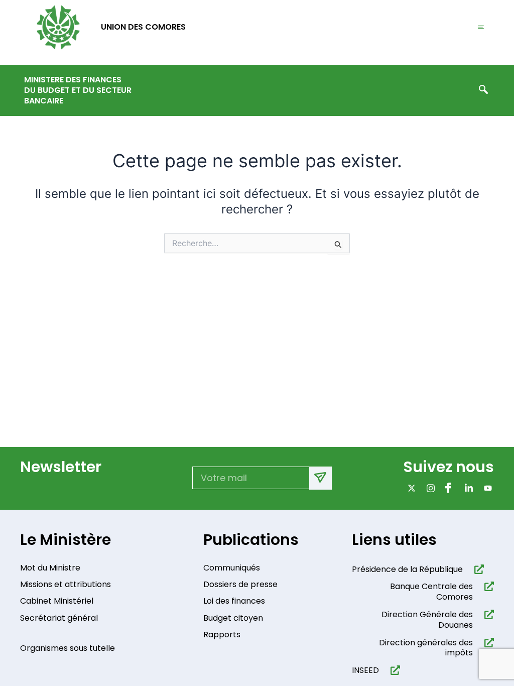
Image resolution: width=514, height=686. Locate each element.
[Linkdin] (466, 488)
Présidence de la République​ (407, 569)
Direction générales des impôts (426, 648)
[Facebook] (447, 488)
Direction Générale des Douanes (427, 620)
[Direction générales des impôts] (487, 642)
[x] (409, 488)
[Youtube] (485, 488)
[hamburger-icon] (481, 27)
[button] (483, 90)
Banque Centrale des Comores (431, 592)
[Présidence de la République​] (477, 569)
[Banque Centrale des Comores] (487, 586)
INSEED (365, 670)
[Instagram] (428, 488)
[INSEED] (393, 670)
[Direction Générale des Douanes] (487, 614)
